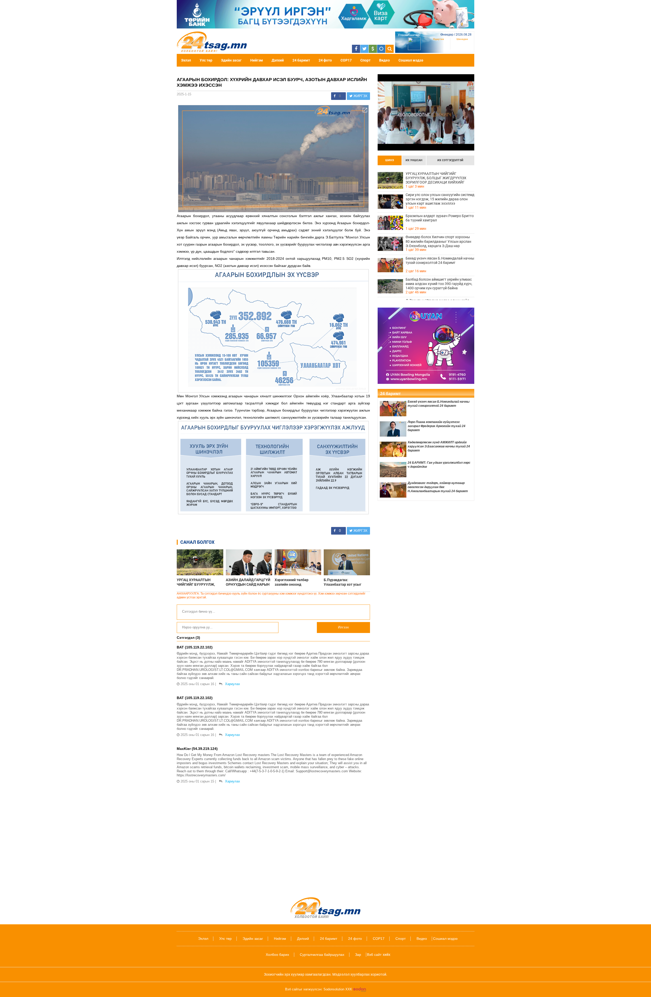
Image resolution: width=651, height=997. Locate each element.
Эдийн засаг (231, 60)
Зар (358, 955)
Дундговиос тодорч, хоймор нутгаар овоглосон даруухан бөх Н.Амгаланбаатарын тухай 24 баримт (438, 487)
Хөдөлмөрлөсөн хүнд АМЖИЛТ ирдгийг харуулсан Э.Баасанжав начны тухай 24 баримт (439, 446)
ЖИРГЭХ (359, 96)
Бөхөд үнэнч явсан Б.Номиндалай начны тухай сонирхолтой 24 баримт (440, 260)
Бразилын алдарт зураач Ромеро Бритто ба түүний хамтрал (440, 218)
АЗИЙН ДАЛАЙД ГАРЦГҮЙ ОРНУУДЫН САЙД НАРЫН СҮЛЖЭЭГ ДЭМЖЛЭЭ (248, 582)
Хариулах (232, 684)
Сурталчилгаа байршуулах (322, 955)
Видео (384, 60)
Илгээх (343, 627)
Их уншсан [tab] (414, 160)
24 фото (325, 60)
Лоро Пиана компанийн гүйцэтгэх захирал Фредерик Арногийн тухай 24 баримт (436, 426)
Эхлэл (186, 60)
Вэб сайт (374, 955)
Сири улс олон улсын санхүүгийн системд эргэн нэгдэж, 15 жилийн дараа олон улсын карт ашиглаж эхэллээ (440, 199)
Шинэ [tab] (389, 160)
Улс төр (206, 60)
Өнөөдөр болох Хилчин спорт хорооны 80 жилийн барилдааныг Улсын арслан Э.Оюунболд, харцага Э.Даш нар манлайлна (438, 241)
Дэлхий (278, 60)
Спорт (365, 60)
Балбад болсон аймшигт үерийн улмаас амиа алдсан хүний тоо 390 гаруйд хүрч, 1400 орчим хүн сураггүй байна (439, 283)
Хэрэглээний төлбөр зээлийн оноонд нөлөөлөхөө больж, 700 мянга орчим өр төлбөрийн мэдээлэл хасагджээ (297, 582)
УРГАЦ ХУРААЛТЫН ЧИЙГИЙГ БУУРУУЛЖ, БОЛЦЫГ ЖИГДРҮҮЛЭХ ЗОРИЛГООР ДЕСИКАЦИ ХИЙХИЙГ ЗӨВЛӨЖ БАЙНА (200, 582)
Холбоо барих (277, 955)
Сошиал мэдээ (410, 60)
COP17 (346, 60)
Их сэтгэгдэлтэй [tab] (450, 160)
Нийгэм (256, 60)
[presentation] (390, 160)
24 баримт (301, 60)
